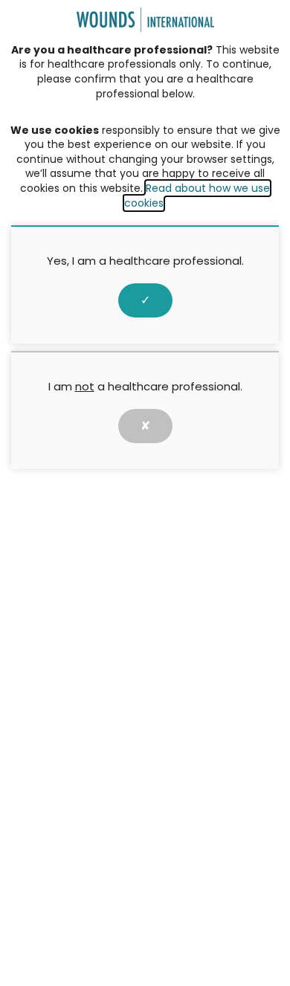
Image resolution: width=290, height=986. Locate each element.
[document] (145, 493)
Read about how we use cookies (197, 195)
